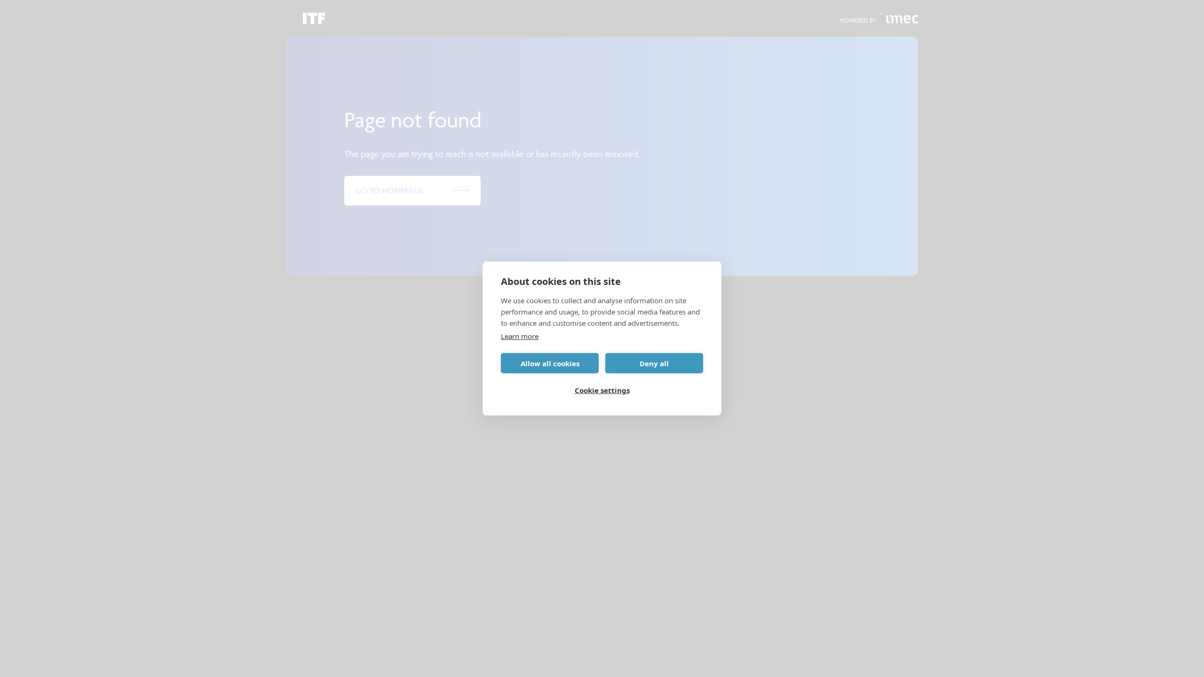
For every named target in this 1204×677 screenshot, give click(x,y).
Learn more (520, 336)
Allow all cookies (550, 363)
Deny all (654, 363)
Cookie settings (602, 390)
